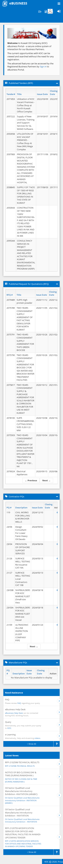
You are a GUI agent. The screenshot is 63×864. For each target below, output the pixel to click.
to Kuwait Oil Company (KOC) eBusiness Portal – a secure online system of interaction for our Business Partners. (29, 46)
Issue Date (42, 94)
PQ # (9, 507)
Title (19, 94)
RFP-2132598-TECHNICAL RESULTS (20, 766)
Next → (46, 480)
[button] (11, 33)
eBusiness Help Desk (14, 713)
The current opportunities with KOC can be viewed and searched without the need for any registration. (30, 56)
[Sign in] (59, 11)
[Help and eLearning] (46, 11)
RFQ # (10, 294)
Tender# (11, 94)
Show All (32, 744)
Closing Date (53, 92)
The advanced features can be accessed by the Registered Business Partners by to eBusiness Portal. (30, 66)
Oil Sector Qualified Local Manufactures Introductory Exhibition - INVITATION (22, 820)
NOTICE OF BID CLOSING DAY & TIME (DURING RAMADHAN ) (21, 780)
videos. (37, 738)
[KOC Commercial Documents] (40, 11)
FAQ (19, 703)
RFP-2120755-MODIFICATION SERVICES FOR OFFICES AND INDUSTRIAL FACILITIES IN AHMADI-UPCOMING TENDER (23, 843)
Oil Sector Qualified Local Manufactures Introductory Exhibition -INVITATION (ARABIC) (22, 800)
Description (21, 507)
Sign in (43, 66)
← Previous (31, 480)
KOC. (9, 728)
